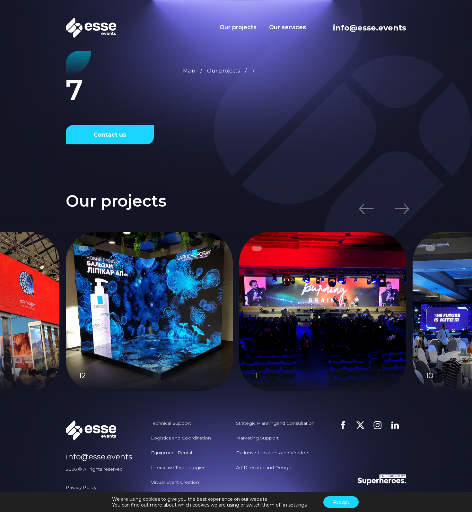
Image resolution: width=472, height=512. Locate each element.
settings (297, 505)
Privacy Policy (81, 487)
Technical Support (171, 423)
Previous (371, 208)
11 (255, 375)
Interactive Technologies (178, 467)
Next (396, 208)
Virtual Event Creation (175, 482)
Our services (287, 27)
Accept (341, 502)
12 (82, 375)
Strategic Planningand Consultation (275, 423)
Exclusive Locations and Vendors (272, 453)
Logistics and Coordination (181, 438)
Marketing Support (257, 438)
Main (189, 71)
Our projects (238, 27)
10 (429, 375)
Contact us (109, 134)
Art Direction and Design (263, 467)
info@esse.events (369, 27)
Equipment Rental (171, 453)
